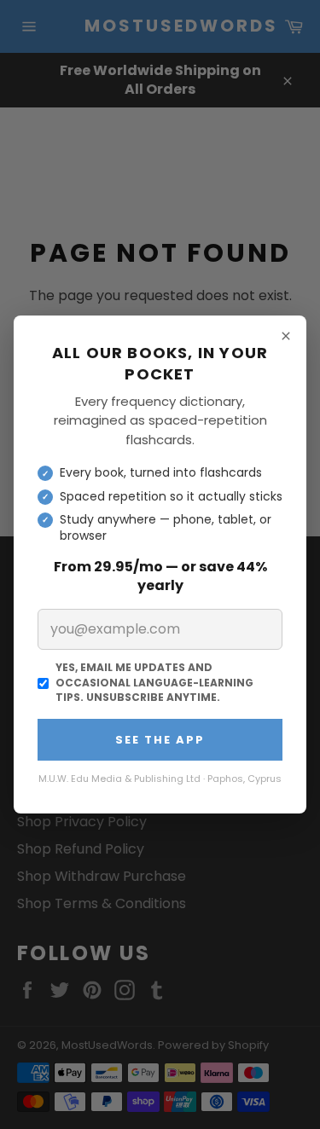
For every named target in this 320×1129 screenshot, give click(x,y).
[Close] (286, 336)
